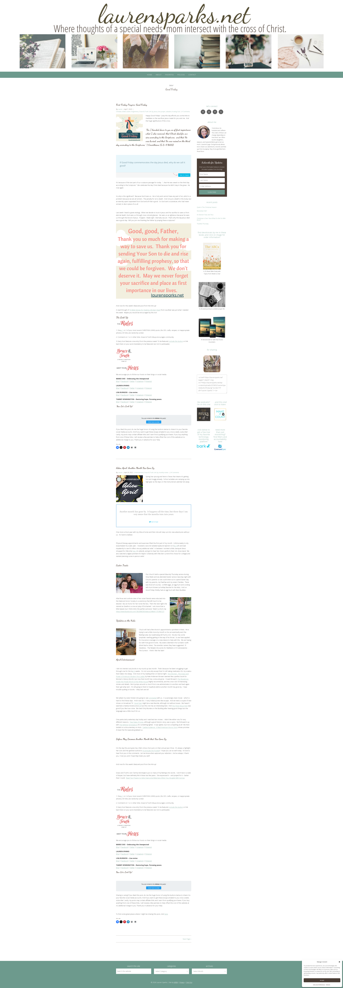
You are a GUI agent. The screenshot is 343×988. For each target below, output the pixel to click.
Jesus (155, 112)
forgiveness (135, 112)
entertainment (139, 472)
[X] (221, 112)
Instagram (140, 381)
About (158, 75)
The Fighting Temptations (128, 725)
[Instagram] (209, 112)
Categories (171, 966)
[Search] (147, 971)
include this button (176, 341)
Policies (328, 984)
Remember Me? (202, 211)
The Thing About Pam (180, 706)
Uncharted (153, 698)
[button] (339, 962)
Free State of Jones (136, 722)
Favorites (169, 75)
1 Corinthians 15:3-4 (157, 144)
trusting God (176, 112)
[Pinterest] (215, 112)
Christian (119, 112)
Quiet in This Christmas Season (207, 207)
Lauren (120, 109)
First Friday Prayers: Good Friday (131, 104)
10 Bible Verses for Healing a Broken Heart (145, 310)
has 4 (135, 551)
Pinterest (148, 381)
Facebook (124, 381)
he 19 (176, 546)
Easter (128, 112)
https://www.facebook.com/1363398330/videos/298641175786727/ (140, 611)
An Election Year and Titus (205, 215)
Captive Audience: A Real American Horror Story (160, 727)
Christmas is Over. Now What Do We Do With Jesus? (211, 219)
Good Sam (138, 703)
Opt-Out (189, 982)
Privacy (182, 982)
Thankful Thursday (202, 224)
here (166, 914)
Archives (209, 966)
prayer (163, 112)
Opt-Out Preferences (319, 984)
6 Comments (186, 112)
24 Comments (174, 472)
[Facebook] (203, 112)
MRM (176, 982)
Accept (322, 980)
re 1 (121, 330)
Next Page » (187, 939)
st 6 (133, 671)
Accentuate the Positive (151, 751)
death (124, 112)
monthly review (163, 472)
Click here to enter (153, 422)
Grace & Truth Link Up (146, 112)
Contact (192, 75)
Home (149, 75)
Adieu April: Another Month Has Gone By (135, 468)
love (159, 112)
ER (140, 706)
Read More (200, 151)
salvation (169, 112)
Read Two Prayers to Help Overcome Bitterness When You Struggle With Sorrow (155, 778)
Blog (117, 381)
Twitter (132, 381)
